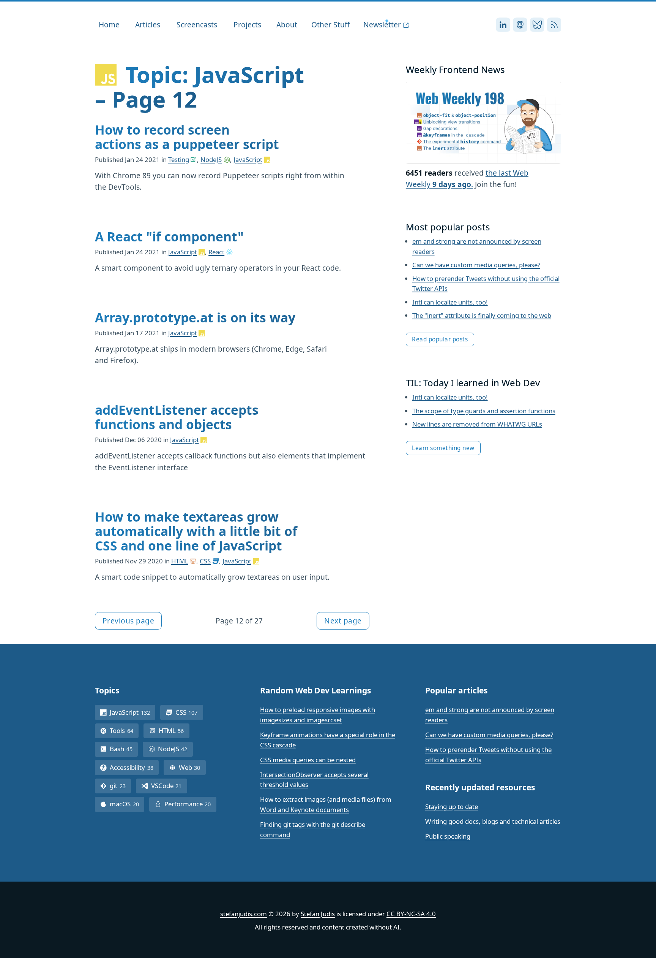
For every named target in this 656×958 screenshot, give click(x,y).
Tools (124, 730)
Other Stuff (330, 24)
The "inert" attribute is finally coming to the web (481, 315)
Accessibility (134, 767)
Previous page (128, 620)
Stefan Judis (318, 913)
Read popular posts (440, 339)
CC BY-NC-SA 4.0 (411, 913)
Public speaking (447, 836)
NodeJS (211, 159)
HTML (179, 561)
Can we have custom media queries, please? (476, 264)
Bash (124, 748)
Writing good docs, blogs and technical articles (492, 821)
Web (192, 767)
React (216, 251)
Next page (343, 620)
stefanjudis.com (243, 913)
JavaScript (247, 159)
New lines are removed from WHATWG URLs (477, 424)
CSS (205, 561)
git (120, 785)
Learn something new (443, 448)
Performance (190, 803)
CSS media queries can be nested (308, 759)
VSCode (169, 785)
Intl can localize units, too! (450, 302)
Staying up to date (451, 806)
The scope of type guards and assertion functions (483, 410)
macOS (127, 803)
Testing (178, 159)
